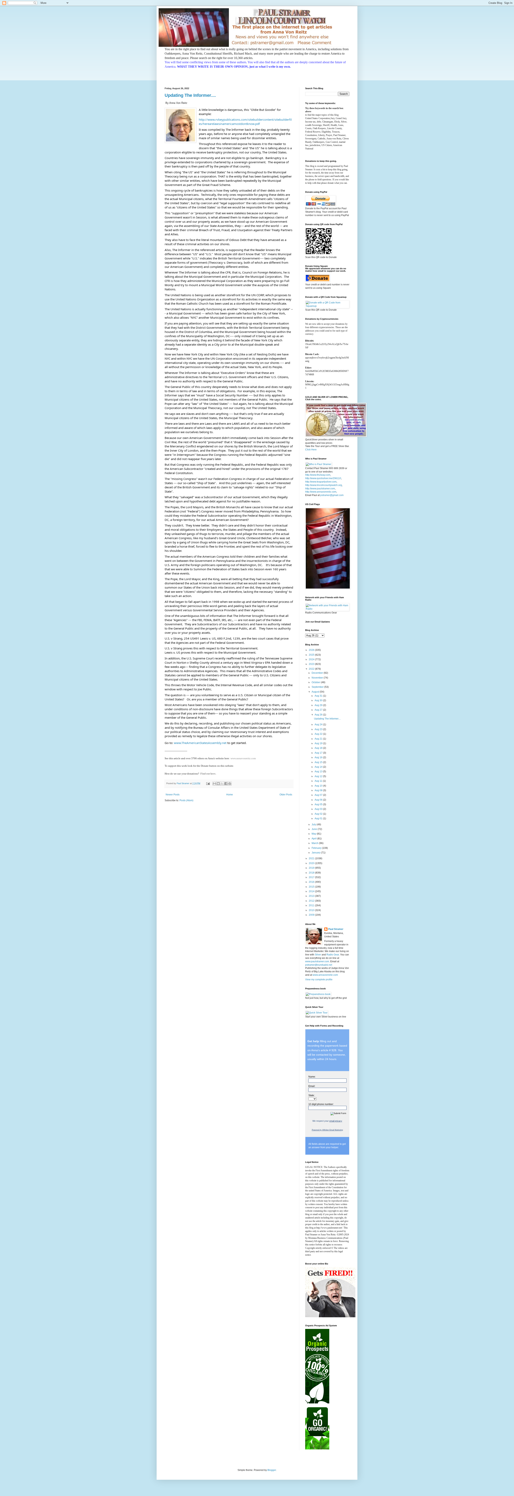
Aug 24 (319, 724)
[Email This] (214, 784)
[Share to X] (222, 784)
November (318, 677)
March (315, 843)
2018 (312, 872)
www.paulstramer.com (317, 961)
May (314, 833)
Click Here (311, 449)
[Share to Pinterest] (230, 784)
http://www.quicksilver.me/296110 (323, 478)
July (314, 824)
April (314, 838)
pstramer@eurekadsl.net (318, 964)
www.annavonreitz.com (243, 758)
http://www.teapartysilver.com (321, 481)
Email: (311, 1086)
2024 (312, 659)
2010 (312, 910)
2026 (312, 650)
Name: (312, 1076)
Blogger (271, 1470)
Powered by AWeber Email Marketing (327, 1130)
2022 (312, 668)
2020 (312, 863)
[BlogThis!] (218, 784)
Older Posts (285, 794)
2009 (312, 914)
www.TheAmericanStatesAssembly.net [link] (200, 743)
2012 (312, 900)
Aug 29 (319, 705)
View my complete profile (318, 979)
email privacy (335, 1121)
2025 (312, 654)
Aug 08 (319, 790)
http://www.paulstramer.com (320, 488)
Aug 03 (319, 809)
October (316, 682)
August (316, 691)
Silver (318, 954)
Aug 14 (319, 766)
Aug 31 (319, 695)
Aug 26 (319, 714)
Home (229, 794)
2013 (312, 896)
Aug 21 (319, 738)
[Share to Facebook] (226, 784)
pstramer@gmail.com (332, 495)
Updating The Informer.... (190, 95)
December (318, 672)
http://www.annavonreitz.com (320, 491)
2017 (312, 877)
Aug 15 (319, 762)
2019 (312, 867)
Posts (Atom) (186, 800)
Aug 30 (319, 700)
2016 (312, 882)
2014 (312, 891)
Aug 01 (319, 818)
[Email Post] (207, 783)
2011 (312, 905)
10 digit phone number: (321, 1104)
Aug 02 (319, 813)
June (315, 829)
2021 (312, 858)
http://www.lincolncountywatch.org (323, 485)
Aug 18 (319, 748)
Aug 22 (319, 734)
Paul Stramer (335, 929)
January (316, 852)
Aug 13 (319, 771)
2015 (312, 886)
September (318, 687)
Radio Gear (332, 954)
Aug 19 (319, 743)
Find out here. (208, 773)
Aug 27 (319, 709)
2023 (312, 664)
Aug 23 (319, 729)
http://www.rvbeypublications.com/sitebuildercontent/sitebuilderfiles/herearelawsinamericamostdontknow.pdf (245, 121)
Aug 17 (319, 752)
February (317, 848)
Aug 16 (319, 757)
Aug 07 (319, 795)
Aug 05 (319, 804)
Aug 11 (319, 781)
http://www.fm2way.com (317, 474)
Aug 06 (319, 799)
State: (311, 1095)
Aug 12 (319, 776)
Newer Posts (172, 794)
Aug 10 (319, 785)
